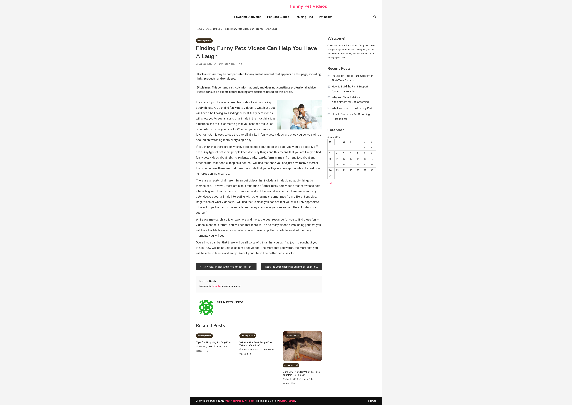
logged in (216, 286)
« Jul (329, 183)
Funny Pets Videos (226, 64)
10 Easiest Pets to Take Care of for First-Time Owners (352, 78)
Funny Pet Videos (308, 6)
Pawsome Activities (247, 17)
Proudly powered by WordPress (240, 401)
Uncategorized (204, 40)
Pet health (325, 17)
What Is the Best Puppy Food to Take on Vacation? (257, 344)
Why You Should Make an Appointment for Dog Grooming (350, 99)
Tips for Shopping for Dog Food (214, 342)
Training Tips (304, 17)
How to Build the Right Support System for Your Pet (350, 89)
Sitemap (372, 401)
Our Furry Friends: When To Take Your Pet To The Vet (301, 373)
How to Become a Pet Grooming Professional (351, 116)
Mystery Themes (287, 401)
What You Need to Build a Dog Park (352, 108)
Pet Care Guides (278, 17)
